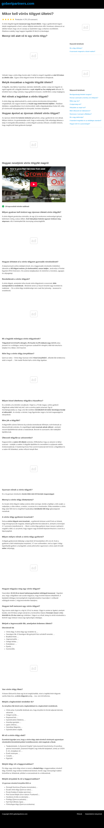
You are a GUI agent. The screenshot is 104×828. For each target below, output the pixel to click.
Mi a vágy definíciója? (77, 117)
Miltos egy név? (75, 101)
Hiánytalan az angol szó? (78, 107)
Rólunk (79, 814)
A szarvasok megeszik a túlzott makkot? (82, 51)
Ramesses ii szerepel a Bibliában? (81, 114)
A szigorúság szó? (75, 104)
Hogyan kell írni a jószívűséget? (80, 124)
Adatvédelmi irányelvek (93, 814)
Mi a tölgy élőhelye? (76, 48)
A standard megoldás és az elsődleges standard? (85, 120)
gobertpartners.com (18, 3)
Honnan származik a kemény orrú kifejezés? (84, 98)
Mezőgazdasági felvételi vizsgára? (81, 94)
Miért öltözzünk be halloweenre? (80, 111)
